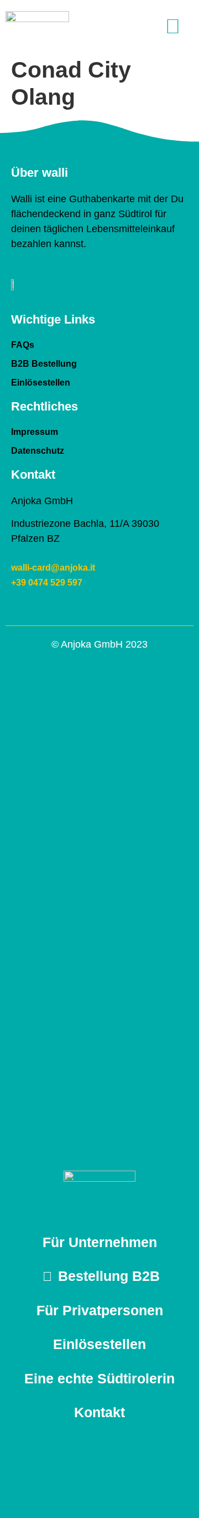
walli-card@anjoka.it (53, 567)
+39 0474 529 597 (46, 582)
